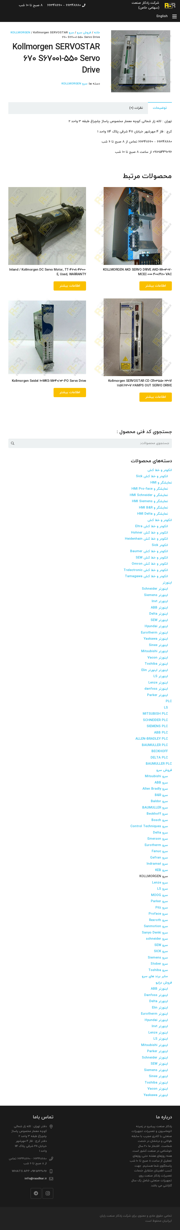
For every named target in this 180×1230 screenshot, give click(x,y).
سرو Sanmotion (156, 926)
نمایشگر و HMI (161, 482)
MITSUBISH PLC (155, 714)
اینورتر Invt (160, 601)
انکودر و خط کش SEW (152, 557)
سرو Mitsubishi (156, 776)
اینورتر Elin (160, 1007)
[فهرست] (174, 16)
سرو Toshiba (158, 970)
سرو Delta (160, 832)
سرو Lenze (160, 882)
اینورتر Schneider (155, 589)
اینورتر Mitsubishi (154, 651)
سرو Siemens (158, 957)
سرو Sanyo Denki (155, 932)
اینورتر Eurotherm (154, 632)
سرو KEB (161, 870)
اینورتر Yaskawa (156, 639)
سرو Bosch (159, 820)
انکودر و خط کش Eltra (151, 526)
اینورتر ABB (159, 607)
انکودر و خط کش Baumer (149, 551)
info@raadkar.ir (36, 1178)
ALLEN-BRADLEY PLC (151, 739)
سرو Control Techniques (149, 826)
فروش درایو (164, 982)
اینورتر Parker (157, 695)
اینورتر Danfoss (156, 995)
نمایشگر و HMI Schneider (149, 495)
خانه (97, 32)
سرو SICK (161, 951)
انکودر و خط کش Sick (152, 476)
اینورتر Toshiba (156, 664)
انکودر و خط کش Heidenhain (146, 539)
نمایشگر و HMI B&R (153, 507)
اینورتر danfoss (156, 689)
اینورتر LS (160, 676)
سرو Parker (159, 901)
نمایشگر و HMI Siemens (150, 501)
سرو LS (162, 889)
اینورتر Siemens (156, 595)
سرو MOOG (159, 895)
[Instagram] (47, 1193)
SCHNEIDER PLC (155, 720)
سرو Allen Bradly (155, 789)
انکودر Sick (160, 545)
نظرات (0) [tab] (136, 108)
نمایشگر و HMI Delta (152, 514)
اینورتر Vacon (158, 657)
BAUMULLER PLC (155, 745)
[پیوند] (170, 5)
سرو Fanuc (160, 851)
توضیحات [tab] (160, 108)
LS (166, 707)
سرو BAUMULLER (155, 807)
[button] (116, 36)
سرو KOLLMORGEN (74, 84)
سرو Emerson (158, 839)
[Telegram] (36, 1193)
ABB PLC (161, 732)
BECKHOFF (159, 751)
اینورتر (167, 582)
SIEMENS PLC (157, 726)
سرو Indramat (157, 864)
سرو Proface (158, 914)
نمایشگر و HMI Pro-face (149, 489)
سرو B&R (161, 795)
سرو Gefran (159, 857)
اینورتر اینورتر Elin (154, 670)
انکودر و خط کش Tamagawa (146, 576)
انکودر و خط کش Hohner (149, 532)
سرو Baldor (159, 801)
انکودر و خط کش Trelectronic (146, 570)
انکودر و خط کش (160, 470)
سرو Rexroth (158, 920)
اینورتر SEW (159, 620)
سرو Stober (159, 964)
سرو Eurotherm (156, 845)
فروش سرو (84, 32)
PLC (169, 701)
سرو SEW (161, 945)
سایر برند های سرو (155, 976)
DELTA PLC (159, 757)
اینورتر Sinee (158, 645)
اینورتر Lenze (158, 682)
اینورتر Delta (158, 614)
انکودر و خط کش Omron (150, 564)
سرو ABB (161, 782)
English (162, 16)
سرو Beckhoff (157, 814)
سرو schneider (157, 939)
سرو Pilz (161, 907)
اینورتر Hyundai (156, 626)
